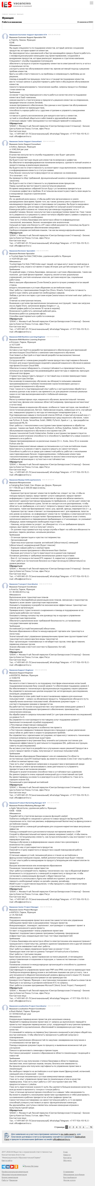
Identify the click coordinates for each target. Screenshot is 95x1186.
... (87, 1127)
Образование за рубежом (73, 1175)
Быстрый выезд (70, 1177)
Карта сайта (7, 1161)
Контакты (67, 1158)
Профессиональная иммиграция (15, 1172)
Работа (5, 1180)
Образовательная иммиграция (14, 1175)
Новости (67, 1155)
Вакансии (12, 14)
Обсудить (67, 1161)
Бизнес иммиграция (10, 1177)
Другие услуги (69, 1180)
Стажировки (68, 1172)
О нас (65, 1152)
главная (5, 14)
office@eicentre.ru (61, 1139)
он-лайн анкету (68, 1134)
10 (91, 1127)
